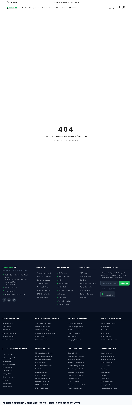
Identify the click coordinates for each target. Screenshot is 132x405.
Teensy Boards (7, 386)
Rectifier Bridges (7, 323)
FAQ (59, 280)
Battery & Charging (86, 294)
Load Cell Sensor (40, 375)
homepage (73, 140)
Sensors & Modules (43, 280)
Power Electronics (86, 287)
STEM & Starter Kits (43, 294)
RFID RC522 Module (41, 388)
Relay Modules (105, 333)
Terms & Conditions (64, 301)
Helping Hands (105, 385)
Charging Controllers (74, 340)
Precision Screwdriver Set (109, 388)
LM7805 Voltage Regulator (76, 366)
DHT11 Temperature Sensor (44, 356)
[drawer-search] (110, 8)
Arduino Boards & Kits (44, 273)
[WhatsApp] (14, 300)
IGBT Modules (6, 326)
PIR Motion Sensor (41, 369)
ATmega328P (6, 374)
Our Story (83, 280)
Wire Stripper (105, 378)
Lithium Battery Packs (75, 323)
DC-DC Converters (41, 336)
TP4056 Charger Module (76, 362)
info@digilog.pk (10, 291)
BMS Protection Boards (75, 330)
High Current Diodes (9, 333)
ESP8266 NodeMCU (8, 364)
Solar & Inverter (85, 290)
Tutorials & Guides (86, 276)
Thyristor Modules (8, 336)
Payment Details (63, 304)
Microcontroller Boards (108, 323)
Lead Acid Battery (73, 381)
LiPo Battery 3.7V (73, 378)
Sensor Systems (106, 336)
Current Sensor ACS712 (43, 378)
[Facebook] (4, 300)
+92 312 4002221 (11, 287)
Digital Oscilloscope (107, 362)
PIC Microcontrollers (8, 377)
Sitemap (83, 297)
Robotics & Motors (43, 287)
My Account (62, 273)
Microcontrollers (42, 283)
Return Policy (62, 287)
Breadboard (104, 369)
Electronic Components (88, 283)
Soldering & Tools (43, 297)
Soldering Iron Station (108, 359)
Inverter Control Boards (42, 326)
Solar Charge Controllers (43, 323)
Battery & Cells (73, 353)
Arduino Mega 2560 (8, 358)
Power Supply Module (75, 388)
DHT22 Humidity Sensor (43, 359)
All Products (84, 273)
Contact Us (62, 297)
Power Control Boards (9, 340)
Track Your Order (64, 276)
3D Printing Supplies (44, 290)
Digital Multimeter (106, 353)
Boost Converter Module (76, 372)
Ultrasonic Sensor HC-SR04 (44, 353)
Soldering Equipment (107, 356)
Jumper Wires (105, 372)
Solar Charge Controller (75, 375)
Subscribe (124, 283)
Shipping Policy (63, 283)
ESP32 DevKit (6, 361)
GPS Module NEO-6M (42, 385)
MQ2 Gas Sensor (40, 362)
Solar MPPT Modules (42, 340)
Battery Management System (77, 385)
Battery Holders (73, 336)
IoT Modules (105, 326)
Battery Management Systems (45, 333)
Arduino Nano (6, 383)
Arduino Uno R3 (7, 355)
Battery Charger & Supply (76, 356)
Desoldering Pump (107, 381)
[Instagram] (9, 300)
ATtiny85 (5, 380)
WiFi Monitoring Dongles (43, 330)
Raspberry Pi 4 (7, 367)
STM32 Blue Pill (7, 371)
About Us (61, 294)
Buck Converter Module (75, 369)
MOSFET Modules (8, 330)
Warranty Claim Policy (65, 290)
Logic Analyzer (105, 366)
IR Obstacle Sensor (41, 372)
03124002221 (13, 2)
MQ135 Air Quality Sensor (43, 366)
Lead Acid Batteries (74, 333)
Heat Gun (104, 375)
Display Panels (105, 330)
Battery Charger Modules (76, 326)
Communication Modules (109, 340)
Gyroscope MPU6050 (42, 381)
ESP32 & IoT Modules (44, 276)
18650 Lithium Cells (74, 359)
